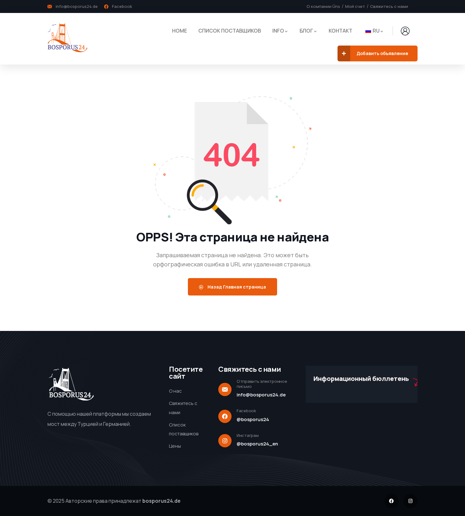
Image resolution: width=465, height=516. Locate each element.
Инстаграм (248, 435)
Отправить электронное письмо (262, 383)
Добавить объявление (382, 53)
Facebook (246, 410)
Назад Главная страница (236, 287)
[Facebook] (391, 501)
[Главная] (67, 38)
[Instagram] (410, 501)
